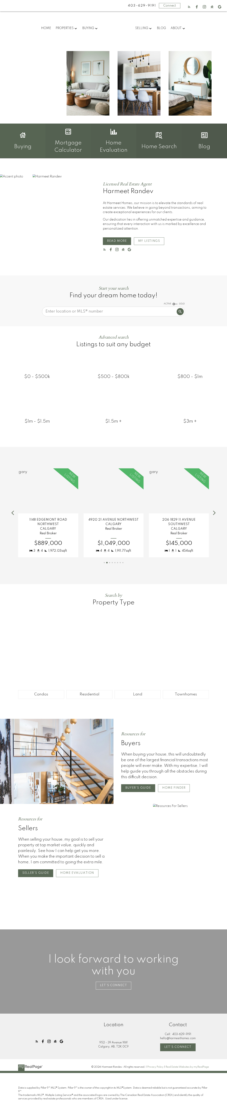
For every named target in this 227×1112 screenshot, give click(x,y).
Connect (169, 5)
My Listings (149, 241)
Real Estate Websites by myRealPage (187, 1067)
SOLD (182, 304)
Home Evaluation (77, 872)
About (176, 28)
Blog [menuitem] (161, 28)
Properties (65, 28)
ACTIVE (167, 304)
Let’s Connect (113, 985)
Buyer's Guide (138, 787)
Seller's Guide (35, 872)
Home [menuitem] (46, 28)
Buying (88, 28)
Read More (117, 241)
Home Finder (174, 787)
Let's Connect (178, 1047)
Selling (141, 28)
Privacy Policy (155, 1067)
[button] (189, 7)
